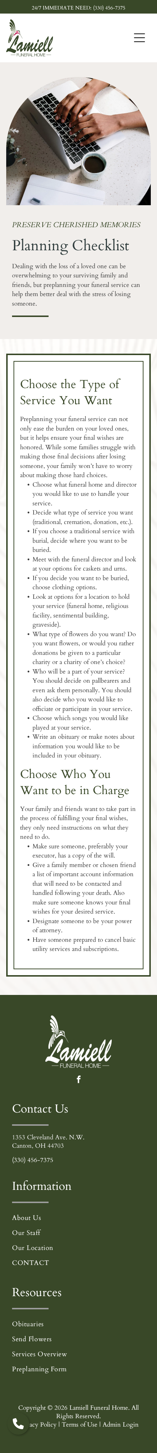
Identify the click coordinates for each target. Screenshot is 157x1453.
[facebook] (78, 1080)
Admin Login (121, 1424)
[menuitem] (78, 1217)
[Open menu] (139, 37)
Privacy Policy (38, 1424)
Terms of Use (79, 1424)
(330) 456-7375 (32, 1160)
